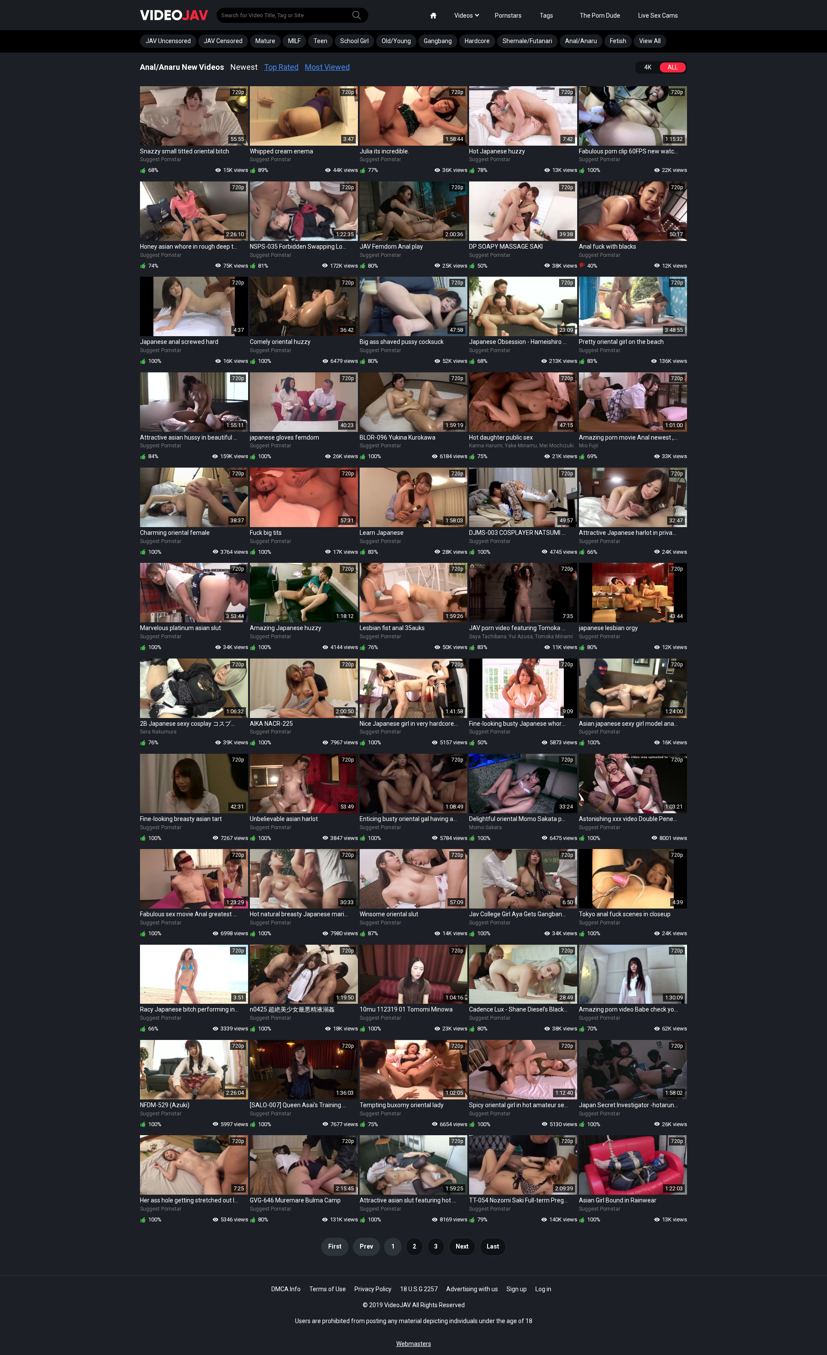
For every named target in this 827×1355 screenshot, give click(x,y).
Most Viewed (327, 67)
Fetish (618, 40)
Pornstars (508, 15)
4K (647, 67)
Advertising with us (472, 1289)
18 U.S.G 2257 (419, 1289)
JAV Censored (223, 40)
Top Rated (281, 67)
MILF (294, 40)
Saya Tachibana (488, 637)
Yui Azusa (521, 637)
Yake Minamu (521, 446)
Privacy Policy (373, 1289)
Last (493, 1246)
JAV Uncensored (168, 40)
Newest (244, 67)
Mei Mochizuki (556, 446)
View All (650, 40)
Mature (265, 40)
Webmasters (413, 1343)
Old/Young (396, 40)
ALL (673, 67)
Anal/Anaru (581, 40)
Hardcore (477, 40)
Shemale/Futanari (527, 40)
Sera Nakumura (158, 732)
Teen (320, 40)
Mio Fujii (588, 446)
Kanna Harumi (486, 446)
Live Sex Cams (658, 15)
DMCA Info (286, 1289)
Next (462, 1246)
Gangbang (438, 40)
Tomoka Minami (554, 637)
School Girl (354, 40)
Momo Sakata (485, 827)
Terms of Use (327, 1289)
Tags (546, 15)
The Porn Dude (600, 15)
